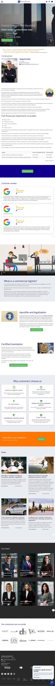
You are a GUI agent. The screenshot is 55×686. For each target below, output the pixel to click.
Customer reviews (9, 183)
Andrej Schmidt (25, 570)
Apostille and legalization (32, 312)
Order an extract (7, 40)
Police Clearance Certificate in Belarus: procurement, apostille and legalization (13, 518)
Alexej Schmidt (7, 573)
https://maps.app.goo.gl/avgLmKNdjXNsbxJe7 (8, 209)
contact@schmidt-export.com (9, 659)
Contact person (6, 56)
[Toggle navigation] (2, 2)
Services (9, 49)
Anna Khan (42, 601)
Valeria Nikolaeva (26, 601)
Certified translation (12, 344)
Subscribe (41, 439)
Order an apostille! (36, 330)
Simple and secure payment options (41, 404)
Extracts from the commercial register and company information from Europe (21, 51)
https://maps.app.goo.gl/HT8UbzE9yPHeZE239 (8, 191)
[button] (46, 1)
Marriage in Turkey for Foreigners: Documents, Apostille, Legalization (11, 476)
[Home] (24, 1)
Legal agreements (25, 679)
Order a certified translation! (18, 365)
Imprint (14, 678)
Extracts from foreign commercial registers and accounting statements (28, 49)
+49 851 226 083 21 (25, 62)
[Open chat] (51, 682)
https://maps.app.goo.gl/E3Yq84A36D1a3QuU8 (8, 222)
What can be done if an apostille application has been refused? (38, 476)
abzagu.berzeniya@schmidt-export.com (30, 64)
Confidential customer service (14, 418)
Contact (3, 678)
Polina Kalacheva (32, 493)
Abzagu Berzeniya (24, 59)
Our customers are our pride (13, 624)
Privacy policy (18, 679)
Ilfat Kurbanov (4, 486)
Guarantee (9, 678)
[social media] (2, 674)
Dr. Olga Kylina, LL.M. (45, 572)
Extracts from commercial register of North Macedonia (16, 52)
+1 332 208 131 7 (6, 657)
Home (3, 49)
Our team (5, 548)
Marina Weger (7, 601)
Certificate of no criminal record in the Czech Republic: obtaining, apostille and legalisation (40, 518)
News (3, 452)
